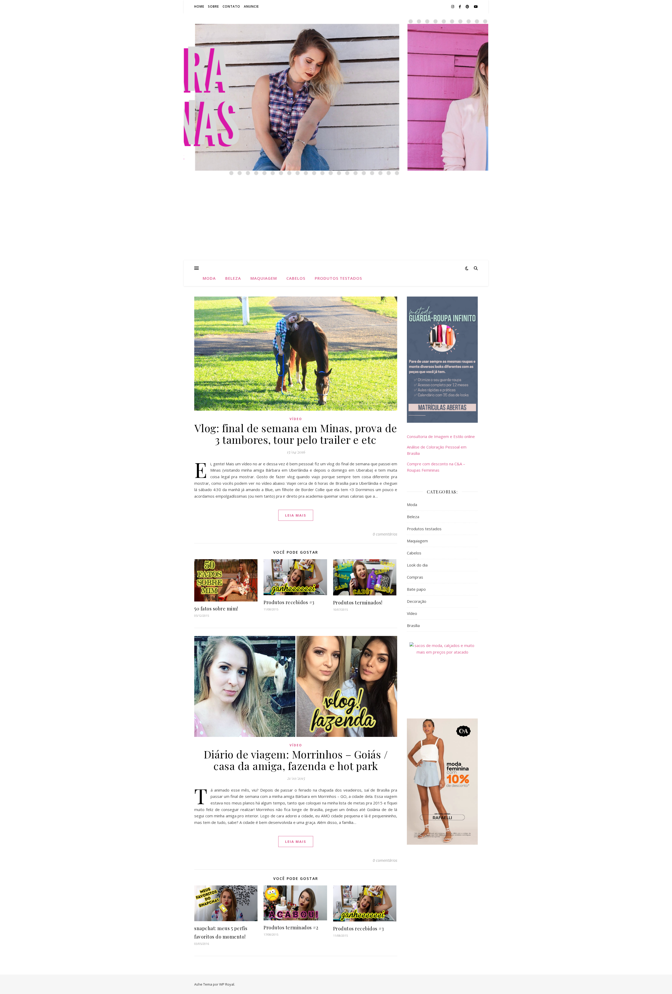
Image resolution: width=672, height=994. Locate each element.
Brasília (413, 625)
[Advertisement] (336, 221)
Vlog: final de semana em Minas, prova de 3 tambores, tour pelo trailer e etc (296, 433)
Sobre (213, 6)
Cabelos (295, 278)
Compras (415, 577)
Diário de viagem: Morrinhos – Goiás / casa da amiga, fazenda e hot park (296, 760)
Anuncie (251, 6)
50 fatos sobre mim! (216, 608)
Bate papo (416, 589)
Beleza (233, 278)
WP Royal (226, 984)
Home (199, 6)
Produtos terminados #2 (291, 927)
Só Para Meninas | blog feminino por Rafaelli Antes (336, 55)
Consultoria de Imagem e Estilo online (441, 436)
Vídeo (296, 419)
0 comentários (385, 534)
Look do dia (417, 565)
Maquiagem (263, 278)
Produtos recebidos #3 (289, 602)
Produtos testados (338, 278)
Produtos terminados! (357, 602)
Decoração (416, 601)
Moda (209, 278)
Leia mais (295, 515)
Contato (231, 6)
